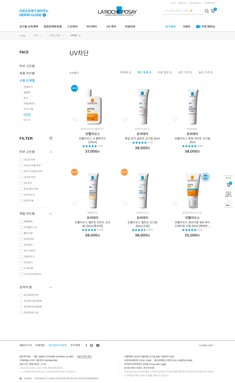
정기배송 (170, 26)
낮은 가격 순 (185, 72)
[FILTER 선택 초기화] (49, 138)
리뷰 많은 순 (165, 72)
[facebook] (86, 345)
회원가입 (182, 3)
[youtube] (98, 345)
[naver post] (91, 345)
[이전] (227, 201)
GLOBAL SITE (206, 345)
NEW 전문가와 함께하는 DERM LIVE (34, 11)
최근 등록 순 (144, 72)
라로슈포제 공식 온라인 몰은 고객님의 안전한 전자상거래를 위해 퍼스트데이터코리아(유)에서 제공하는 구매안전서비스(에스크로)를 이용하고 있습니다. (168, 374)
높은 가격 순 (206, 72)
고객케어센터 (209, 3)
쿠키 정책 (75, 345)
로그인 (173, 3)
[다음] (229, 201)
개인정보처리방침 (57, 345)
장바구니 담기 (98, 105)
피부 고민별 (27, 66)
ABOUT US (25, 345)
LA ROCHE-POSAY (117, 9)
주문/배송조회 (195, 3)
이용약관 (40, 345)
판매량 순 (125, 72)
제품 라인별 (27, 73)
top (228, 205)
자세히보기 (87, 105)
